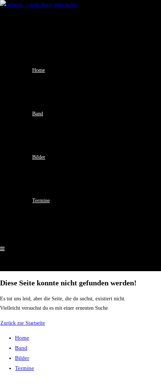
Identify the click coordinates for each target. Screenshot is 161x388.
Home (22, 338)
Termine (24, 368)
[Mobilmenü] (2, 249)
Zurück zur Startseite (22, 323)
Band (21, 348)
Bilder (22, 358)
